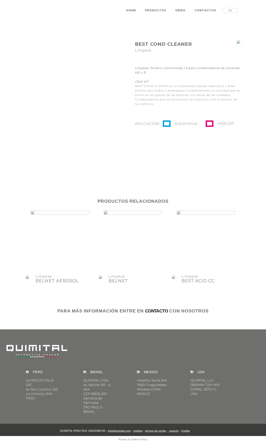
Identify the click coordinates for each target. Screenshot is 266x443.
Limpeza (43, 276)
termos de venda (156, 430)
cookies (138, 430)
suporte (174, 430)
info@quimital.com (119, 430)
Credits (185, 430)
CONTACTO (156, 310)
